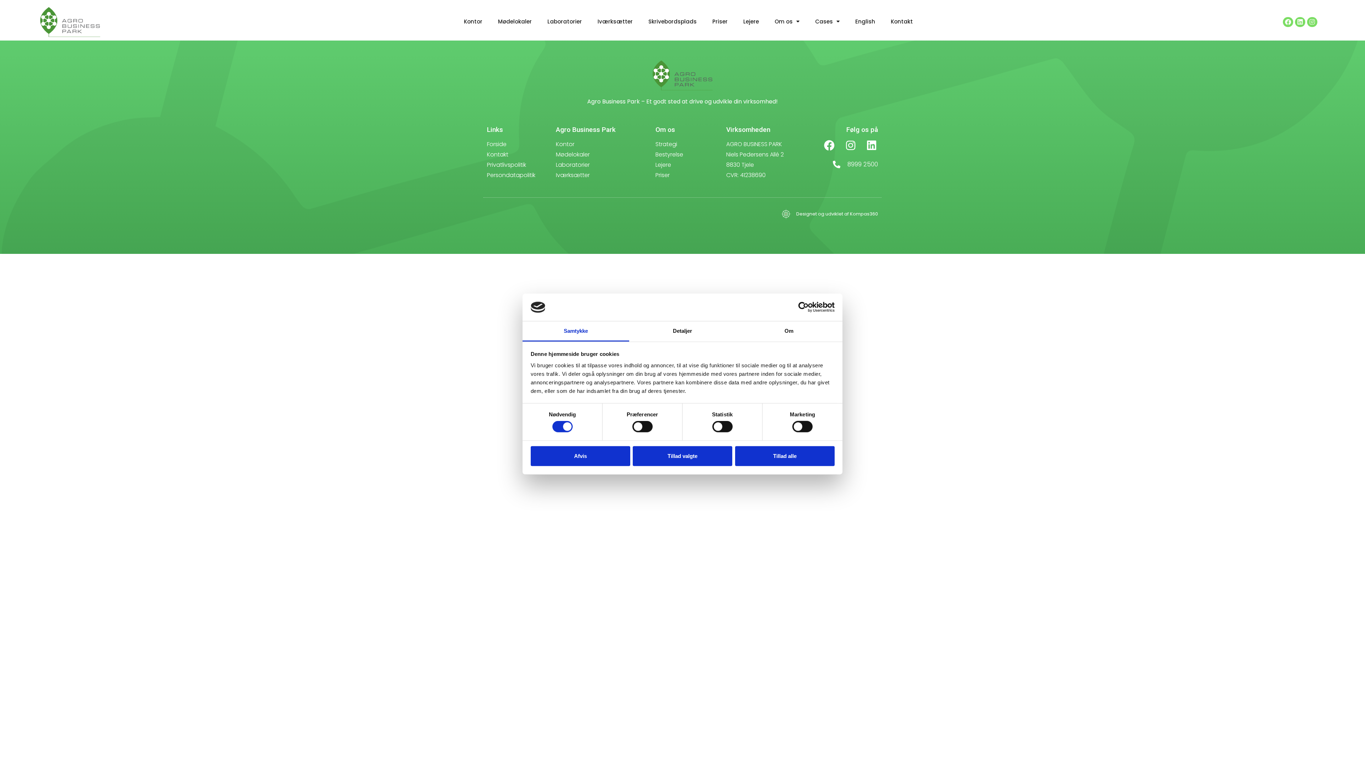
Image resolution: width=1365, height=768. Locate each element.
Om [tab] (789, 331)
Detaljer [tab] (682, 331)
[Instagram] (1312, 22)
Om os (784, 21)
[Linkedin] (1300, 22)
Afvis (580, 456)
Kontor (473, 21)
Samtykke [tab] (576, 331)
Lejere (751, 21)
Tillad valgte (682, 456)
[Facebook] (1288, 22)
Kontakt (902, 21)
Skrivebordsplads (672, 21)
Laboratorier (564, 21)
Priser (720, 21)
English (865, 21)
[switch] (642, 426)
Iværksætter (615, 21)
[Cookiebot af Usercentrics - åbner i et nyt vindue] (803, 307)
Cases (824, 21)
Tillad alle (785, 456)
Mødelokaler (515, 21)
